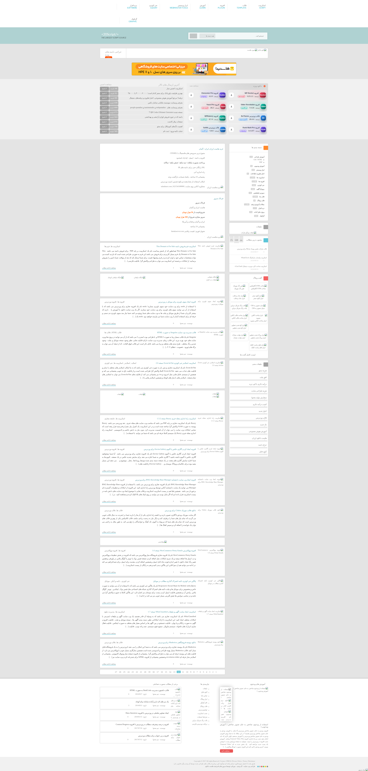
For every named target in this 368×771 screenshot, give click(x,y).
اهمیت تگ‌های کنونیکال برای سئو (170, 126)
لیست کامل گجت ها (248, 355)
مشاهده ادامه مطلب (109, 268)
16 (162, 672)
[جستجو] (193, 35)
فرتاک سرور (218, 198)
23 (133, 672)
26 (120, 672)
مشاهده (108, 58)
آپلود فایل (263, 452)
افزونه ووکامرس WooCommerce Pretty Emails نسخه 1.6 (174, 550)
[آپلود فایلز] (262, 50)
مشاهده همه (194, 86)
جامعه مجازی (110, 418)
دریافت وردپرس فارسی (199, 724)
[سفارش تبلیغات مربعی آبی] (139, 277)
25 (124, 672)
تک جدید (263, 425)
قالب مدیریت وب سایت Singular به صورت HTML (176, 332)
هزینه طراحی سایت (259, 391)
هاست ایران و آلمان (197, 207)
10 (187, 672)
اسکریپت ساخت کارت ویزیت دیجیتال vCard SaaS (251, 266)
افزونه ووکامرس (111, 550)
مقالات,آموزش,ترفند (257, 204)
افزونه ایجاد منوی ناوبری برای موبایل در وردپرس (177, 302)
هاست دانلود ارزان (259, 438)
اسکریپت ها (115, 246)
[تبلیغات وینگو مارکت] (248, 232)
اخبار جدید (263, 411)
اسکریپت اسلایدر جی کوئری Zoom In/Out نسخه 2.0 (176, 363)
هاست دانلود (209, 766)
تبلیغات (205, 688)
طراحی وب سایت (249, 766)
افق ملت (263, 377)
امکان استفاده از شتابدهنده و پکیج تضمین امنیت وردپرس (183, 182)
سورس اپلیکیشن (258, 193)
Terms (245, 761)
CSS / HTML (258, 159)
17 (158, 672)
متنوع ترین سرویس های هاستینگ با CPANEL (187, 153)
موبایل (107, 581)
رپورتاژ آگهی (260, 189)
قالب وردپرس (110, 510)
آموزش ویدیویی (259, 166)
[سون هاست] (252, 50)
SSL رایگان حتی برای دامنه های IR (191, 167)
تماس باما (204, 696)
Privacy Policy (237, 761)
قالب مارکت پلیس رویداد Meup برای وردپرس (252, 249)
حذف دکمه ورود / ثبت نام (173, 131)
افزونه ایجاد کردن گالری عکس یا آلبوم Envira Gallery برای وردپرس (170, 449)
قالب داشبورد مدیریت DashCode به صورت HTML (149, 690)
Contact (222, 761)
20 (145, 672)
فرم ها (107, 246)
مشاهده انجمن (106, 84)
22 (137, 672)
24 (129, 672)
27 (116, 672)
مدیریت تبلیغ (109, 612)
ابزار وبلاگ (203, 699)
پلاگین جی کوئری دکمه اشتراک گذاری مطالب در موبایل (174, 581)
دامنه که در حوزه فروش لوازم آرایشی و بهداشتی (164, 117)
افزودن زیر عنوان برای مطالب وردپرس (153, 736)
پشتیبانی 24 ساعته (197, 226)
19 (149, 672)
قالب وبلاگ (260, 200)
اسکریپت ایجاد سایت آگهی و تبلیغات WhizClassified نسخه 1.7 (172, 612)
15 (166, 672)
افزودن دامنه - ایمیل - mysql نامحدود (190, 158)
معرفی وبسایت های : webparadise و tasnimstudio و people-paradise (156, 107)
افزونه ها (121, 302)
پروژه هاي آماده (259, 212)
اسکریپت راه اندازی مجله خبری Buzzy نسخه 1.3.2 (176, 418)
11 (183, 672)
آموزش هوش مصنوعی (258, 431)
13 (174, 672)
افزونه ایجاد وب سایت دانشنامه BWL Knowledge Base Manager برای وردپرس (165, 480)
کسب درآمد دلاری (260, 404)
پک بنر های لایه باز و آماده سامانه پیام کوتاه (152, 702)
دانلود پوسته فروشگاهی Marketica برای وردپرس (177, 642)
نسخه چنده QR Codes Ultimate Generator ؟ (166, 112)
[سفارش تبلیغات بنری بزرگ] (213, 277)
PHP (260, 162)
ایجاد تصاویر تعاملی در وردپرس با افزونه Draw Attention (147, 713)
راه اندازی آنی (199, 172)
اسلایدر (127, 363)
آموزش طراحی (259, 157)
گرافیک (262, 216)
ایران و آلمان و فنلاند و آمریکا (193, 222)
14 (170, 672)
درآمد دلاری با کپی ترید (258, 384)
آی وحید (239, 766)
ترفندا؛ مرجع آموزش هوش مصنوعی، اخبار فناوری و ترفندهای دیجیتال (156, 98)
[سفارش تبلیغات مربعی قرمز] (116, 277)
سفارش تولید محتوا (259, 397)
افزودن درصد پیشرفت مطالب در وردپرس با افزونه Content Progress (142, 724)
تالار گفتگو (204, 703)
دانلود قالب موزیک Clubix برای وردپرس (180, 510)
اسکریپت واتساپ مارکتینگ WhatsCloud (254, 257)
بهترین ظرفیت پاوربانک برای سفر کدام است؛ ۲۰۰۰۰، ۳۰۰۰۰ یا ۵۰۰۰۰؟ (155, 93)
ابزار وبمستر (260, 170)
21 (141, 672)
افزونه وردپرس (110, 302)
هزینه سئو (263, 370)
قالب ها (107, 332)
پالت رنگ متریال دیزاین (199, 720)
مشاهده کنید (225, 751)
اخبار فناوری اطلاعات (257, 174)
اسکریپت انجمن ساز (175, 88)
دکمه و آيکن (115, 581)
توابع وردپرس (203, 710)
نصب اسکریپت (202, 713)
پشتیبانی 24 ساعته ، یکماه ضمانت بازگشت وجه (186, 177)
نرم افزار (261, 208)
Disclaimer (251, 761)
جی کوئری (109, 363)
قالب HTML (116, 332)
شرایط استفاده (202, 717)
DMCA (228, 761)
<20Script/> (110, 34)
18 (154, 672)
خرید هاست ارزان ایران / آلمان (211, 149)
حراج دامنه (262, 445)
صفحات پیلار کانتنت (175, 122)
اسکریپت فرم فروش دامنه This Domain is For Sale (176, 246)
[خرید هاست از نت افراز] (212, 280)
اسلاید (133, 363)
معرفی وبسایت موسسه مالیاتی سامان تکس (165, 103)
